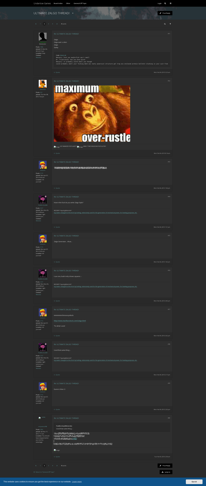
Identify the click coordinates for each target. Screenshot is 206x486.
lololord (42, 170)
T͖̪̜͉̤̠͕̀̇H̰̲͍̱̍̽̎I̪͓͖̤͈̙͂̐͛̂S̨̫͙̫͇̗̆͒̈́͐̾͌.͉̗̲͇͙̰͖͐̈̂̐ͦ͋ (74, 438)
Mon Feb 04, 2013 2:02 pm (162, 336)
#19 (169, 383)
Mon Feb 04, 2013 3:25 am (162, 72)
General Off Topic (80, 3)
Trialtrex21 (42, 42)
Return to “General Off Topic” (45, 472)
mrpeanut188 (42, 426)
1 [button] (40, 24)
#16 (169, 270)
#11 (169, 33)
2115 (41, 173)
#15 (169, 235)
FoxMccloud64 (42, 205)
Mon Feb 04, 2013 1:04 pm (162, 188)
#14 (169, 196)
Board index (58, 3)
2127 (41, 208)
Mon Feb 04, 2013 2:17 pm (162, 375)
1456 (41, 47)
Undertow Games (42, 3)
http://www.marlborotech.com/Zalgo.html (70, 321)
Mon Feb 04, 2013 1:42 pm (162, 262)
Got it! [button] (194, 482)
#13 (169, 162)
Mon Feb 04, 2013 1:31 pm (162, 227)
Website (38, 57)
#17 (169, 309)
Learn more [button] (77, 482)
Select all (63, 55)
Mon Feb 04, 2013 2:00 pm (162, 301)
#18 (169, 344)
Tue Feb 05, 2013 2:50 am (162, 457)
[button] (36, 24)
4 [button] (52, 24)
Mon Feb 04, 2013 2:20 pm (162, 409)
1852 (41, 429)
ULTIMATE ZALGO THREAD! (52, 13)
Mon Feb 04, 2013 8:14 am (162, 153)
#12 (169, 81)
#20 (169, 418)
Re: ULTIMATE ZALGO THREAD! (66, 34)
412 (41, 92)
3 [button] (48, 24)
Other (68, 3)
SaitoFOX (43, 89)
